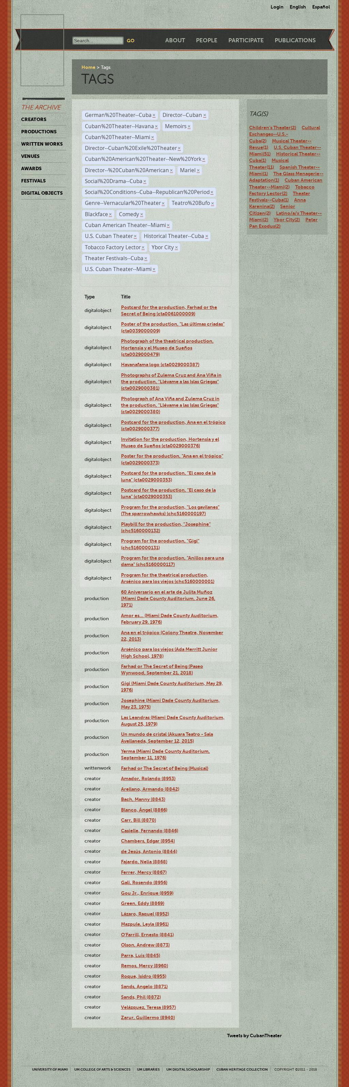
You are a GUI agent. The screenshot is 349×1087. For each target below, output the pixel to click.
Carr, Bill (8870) (138, 820)
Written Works (42, 144)
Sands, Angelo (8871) (144, 986)
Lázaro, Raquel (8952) (145, 914)
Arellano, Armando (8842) (150, 789)
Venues (30, 156)
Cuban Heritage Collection (242, 1069)
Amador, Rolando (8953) (148, 778)
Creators (33, 119)
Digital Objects (42, 193)
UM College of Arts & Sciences (102, 1069)
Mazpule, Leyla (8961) (145, 924)
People (206, 40)
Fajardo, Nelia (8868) (144, 861)
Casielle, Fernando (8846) (149, 830)
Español (321, 7)
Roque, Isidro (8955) (143, 976)
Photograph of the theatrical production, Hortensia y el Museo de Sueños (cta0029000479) (167, 347)
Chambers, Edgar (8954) (148, 841)
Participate (246, 40)
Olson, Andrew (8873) (145, 945)
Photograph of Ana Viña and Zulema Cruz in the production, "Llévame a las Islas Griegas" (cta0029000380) (170, 405)
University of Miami (50, 1069)
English (298, 7)
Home (88, 67)
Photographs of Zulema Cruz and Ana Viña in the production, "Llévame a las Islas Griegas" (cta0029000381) (171, 381)
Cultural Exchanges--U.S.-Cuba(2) (284, 134)
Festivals (33, 180)
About (175, 40)
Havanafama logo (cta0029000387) (160, 364)
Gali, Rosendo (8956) (144, 882)
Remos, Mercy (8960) (144, 965)
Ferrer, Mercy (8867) (144, 872)
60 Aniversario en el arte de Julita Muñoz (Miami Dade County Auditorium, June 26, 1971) (168, 598)
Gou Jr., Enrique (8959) (147, 893)
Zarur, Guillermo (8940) (148, 1017)
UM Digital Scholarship (188, 1069)
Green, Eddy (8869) (142, 903)
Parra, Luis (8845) (140, 955)
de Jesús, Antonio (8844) (149, 851)
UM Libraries (148, 1069)
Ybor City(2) (287, 219)
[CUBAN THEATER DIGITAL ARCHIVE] (36, 22)
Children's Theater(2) (272, 127)
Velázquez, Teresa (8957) (148, 1007)
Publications (295, 40)
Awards (31, 168)
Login (277, 7)
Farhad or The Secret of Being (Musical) (164, 768)
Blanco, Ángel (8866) (144, 810)
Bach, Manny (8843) (143, 799)
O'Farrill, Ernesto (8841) (147, 934)
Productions (39, 131)
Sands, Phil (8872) (141, 997)
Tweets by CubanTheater (254, 1035)
